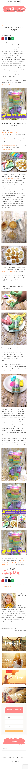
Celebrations (6, 23)
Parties (19, 23)
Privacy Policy (8, 757)
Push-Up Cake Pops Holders (9, 132)
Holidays (15, 23)
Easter (11, 23)
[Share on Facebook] (6, 38)
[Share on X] (9, 38)
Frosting (3, 139)
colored (10, 139)
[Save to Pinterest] (2, 38)
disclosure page (5, 84)
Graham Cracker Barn (7, 564)
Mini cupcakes (12, 145)
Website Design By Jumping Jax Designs (19, 767)
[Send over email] (12, 38)
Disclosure (21, 757)
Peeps (3, 134)
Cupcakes (4, 145)
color (5, 269)
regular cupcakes (6, 149)
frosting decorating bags (8, 271)
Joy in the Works (14, 8)
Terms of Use (14, 761)
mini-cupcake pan (13, 178)
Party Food (9, 586)
